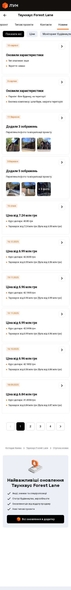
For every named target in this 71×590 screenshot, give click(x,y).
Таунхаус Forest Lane (37, 448)
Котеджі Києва (14, 448)
